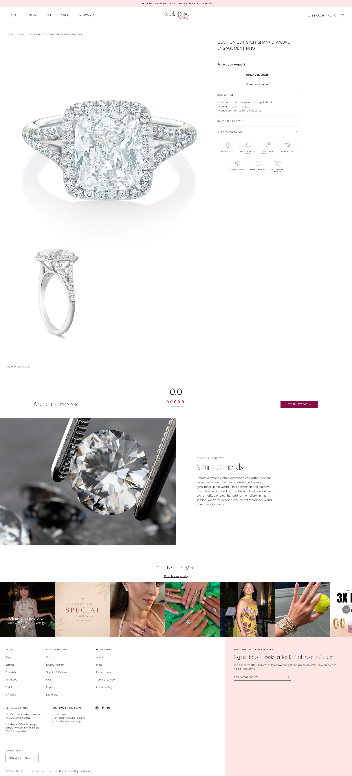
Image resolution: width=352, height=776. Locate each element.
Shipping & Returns (56, 672)
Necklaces (11, 679)
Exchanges (52, 694)
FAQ (48, 679)
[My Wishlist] (336, 15)
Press (99, 664)
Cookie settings (104, 687)
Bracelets (11, 672)
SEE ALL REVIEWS (297, 404)
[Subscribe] (288, 677)
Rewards (88, 15)
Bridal (31, 15)
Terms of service (105, 679)
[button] (315, 15)
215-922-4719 (59, 714)
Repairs (50, 687)
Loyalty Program (55, 664)
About (67, 15)
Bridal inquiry (257, 74)
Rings (8, 657)
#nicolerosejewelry (176, 576)
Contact (50, 657)
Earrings (10, 664)
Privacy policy (103, 672)
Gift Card (11, 694)
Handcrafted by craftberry (75, 771)
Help (49, 15)
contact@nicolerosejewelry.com (68, 721)
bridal (22, 34)
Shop (13, 15)
